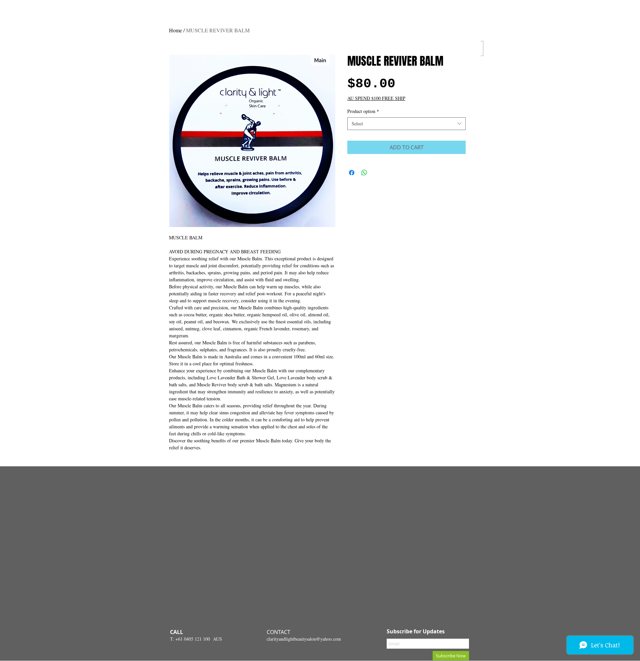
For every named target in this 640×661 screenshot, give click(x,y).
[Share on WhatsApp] (364, 173)
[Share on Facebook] (352, 173)
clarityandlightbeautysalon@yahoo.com (304, 639)
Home (175, 30)
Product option (363, 111)
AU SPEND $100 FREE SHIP (376, 98)
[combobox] (406, 123)
